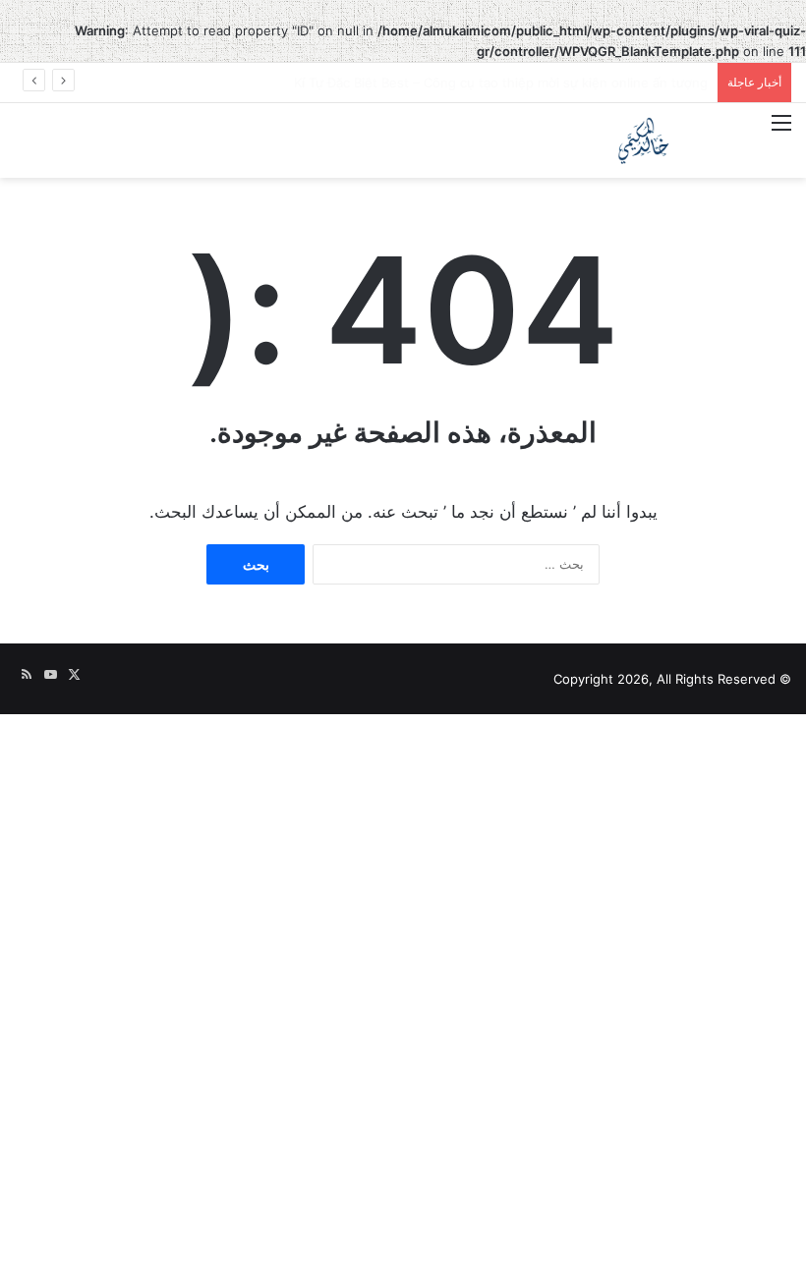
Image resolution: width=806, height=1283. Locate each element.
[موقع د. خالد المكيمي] (643, 140)
